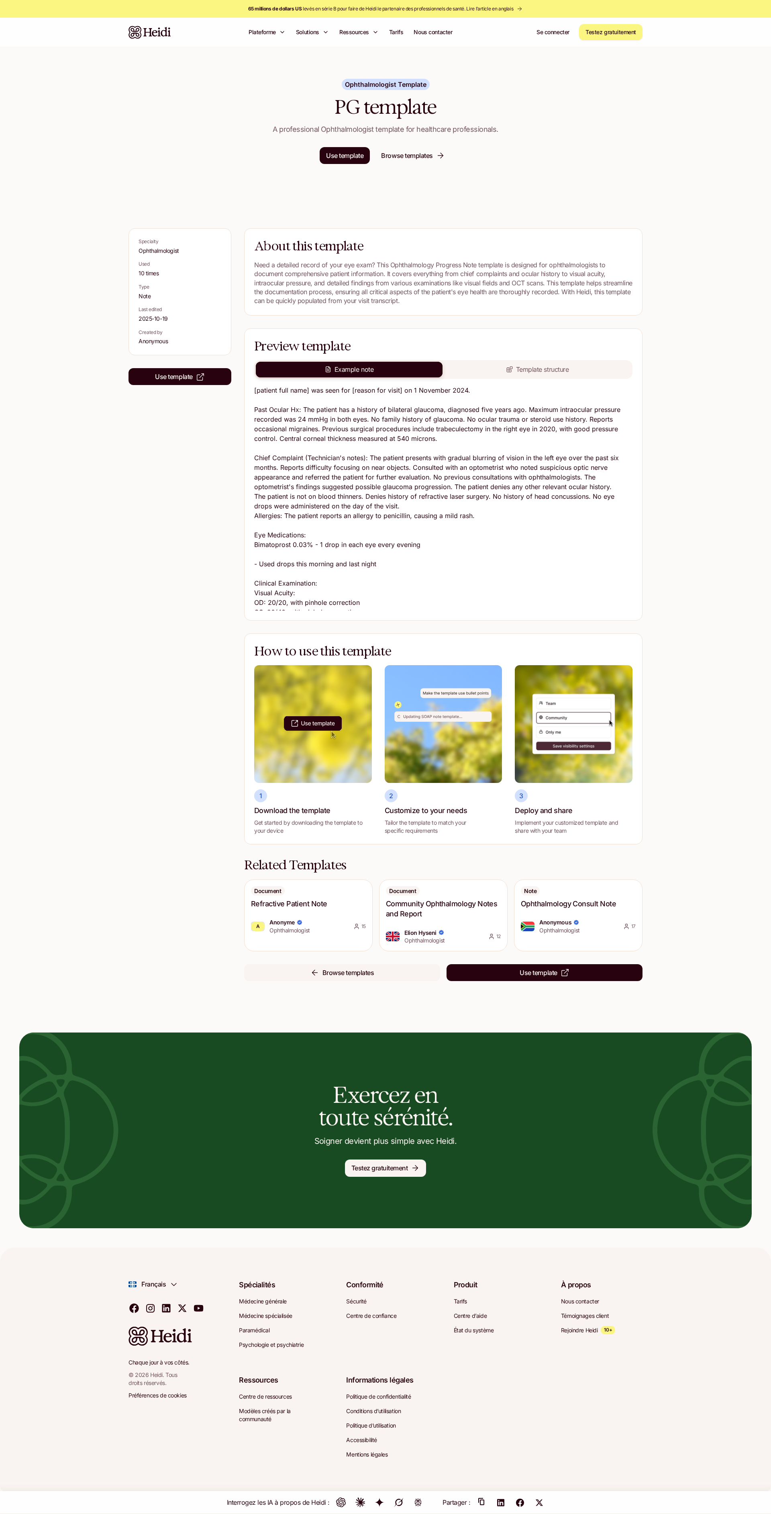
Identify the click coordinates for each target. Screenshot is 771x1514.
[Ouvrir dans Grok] (399, 1502)
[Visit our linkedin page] (166, 1307)
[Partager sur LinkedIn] (501, 1502)
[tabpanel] (443, 498)
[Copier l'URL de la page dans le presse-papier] (481, 1502)
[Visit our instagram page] (150, 1307)
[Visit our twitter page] (182, 1307)
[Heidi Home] (149, 32)
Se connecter (552, 32)
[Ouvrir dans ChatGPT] (341, 1502)
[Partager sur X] (539, 1502)
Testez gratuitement (610, 32)
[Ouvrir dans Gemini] (379, 1502)
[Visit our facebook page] (134, 1307)
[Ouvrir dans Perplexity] (418, 1502)
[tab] (349, 369)
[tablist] (443, 369)
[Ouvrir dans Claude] (360, 1502)
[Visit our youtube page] (198, 1307)
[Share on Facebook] (520, 1502)
